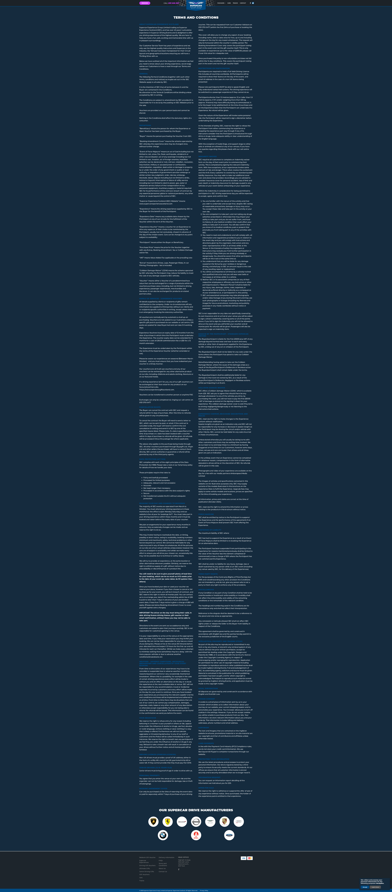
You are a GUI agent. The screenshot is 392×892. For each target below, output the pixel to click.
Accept (365, 887)
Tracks (235, 3)
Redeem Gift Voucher (147, 857)
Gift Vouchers (144, 874)
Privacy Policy (204, 890)
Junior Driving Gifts (146, 871)
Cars (229, 3)
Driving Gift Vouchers (147, 865)
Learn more (375, 887)
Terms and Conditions (163, 864)
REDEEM (145, 3)
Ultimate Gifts (144, 868)
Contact (243, 3)
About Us (162, 868)
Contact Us (163, 871)
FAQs (161, 860)
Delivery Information (166, 857)
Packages (220, 3)
